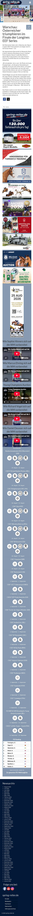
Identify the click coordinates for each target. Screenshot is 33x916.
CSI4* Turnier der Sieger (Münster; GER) (17, 610)
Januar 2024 (7, 840)
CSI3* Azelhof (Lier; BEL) (17, 622)
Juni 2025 (6, 811)
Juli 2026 (6, 788)
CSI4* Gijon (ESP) (17, 506)
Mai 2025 (6, 812)
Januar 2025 (7, 819)
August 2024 (7, 828)
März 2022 (7, 877)
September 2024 (8, 826)
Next (30, 14)
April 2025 (7, 814)
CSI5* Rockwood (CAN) (17, 572)
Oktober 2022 (8, 865)
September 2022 (8, 867)
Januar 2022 (7, 881)
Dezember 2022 (8, 862)
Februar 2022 (8, 879)
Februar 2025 (8, 817)
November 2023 (8, 843)
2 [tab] (15, 21)
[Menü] (30, 2)
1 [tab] (13, 21)
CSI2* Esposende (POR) (17, 686)
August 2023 (7, 848)
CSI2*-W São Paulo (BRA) (17, 648)
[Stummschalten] (26, 402)
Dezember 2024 (8, 821)
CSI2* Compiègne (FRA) (17, 698)
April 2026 (7, 793)
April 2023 (7, 855)
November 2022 (8, 864)
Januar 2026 (7, 799)
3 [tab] (17, 21)
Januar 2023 (7, 860)
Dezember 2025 (8, 800)
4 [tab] (19, 21)
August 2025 (7, 807)
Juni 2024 (6, 831)
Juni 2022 (6, 872)
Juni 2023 (6, 852)
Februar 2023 (8, 859)
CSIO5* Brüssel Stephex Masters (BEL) (18, 471)
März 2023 (7, 857)
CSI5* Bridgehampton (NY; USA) (18, 489)
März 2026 (7, 795)
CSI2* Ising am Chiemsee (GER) (17, 660)
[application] (17, 395)
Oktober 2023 (8, 845)
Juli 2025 (6, 809)
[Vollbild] (29, 402)
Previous (2, 14)
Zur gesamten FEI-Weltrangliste (17, 772)
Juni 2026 (6, 790)
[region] (17, 311)
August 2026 (7, 787)
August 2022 (7, 869)
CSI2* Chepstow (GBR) (17, 559)
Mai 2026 (6, 792)
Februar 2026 (8, 797)
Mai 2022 (6, 874)
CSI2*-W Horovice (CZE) (17, 542)
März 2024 (7, 836)
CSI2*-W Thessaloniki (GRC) (17, 635)
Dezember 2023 (8, 841)
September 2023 (8, 847)
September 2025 (8, 805)
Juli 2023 (6, 850)
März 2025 (7, 816)
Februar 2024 (8, 838)
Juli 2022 (6, 871)
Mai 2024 (6, 833)
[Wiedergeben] (5, 402)
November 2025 (8, 802)
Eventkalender (17, 448)
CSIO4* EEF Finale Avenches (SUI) (17, 597)
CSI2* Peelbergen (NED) (17, 673)
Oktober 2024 (8, 824)
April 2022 (7, 876)
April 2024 (7, 835)
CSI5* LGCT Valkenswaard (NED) (17, 585)
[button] (4, 99)
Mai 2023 (6, 853)
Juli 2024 (6, 829)
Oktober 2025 (8, 804)
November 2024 (8, 823)
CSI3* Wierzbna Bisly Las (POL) (17, 524)
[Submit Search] (4, 106)
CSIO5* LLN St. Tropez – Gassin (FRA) (17, 726)
